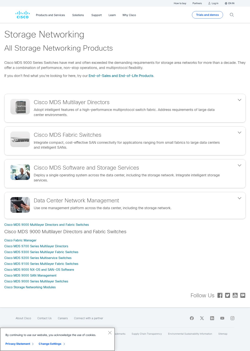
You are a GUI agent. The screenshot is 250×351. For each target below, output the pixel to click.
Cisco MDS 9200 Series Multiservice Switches (37, 258)
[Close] (110, 333)
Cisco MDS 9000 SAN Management (30, 275)
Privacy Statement (17, 343)
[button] (125, 108)
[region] (57, 339)
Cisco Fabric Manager (20, 240)
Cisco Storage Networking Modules (30, 287)
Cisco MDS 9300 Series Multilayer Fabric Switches (41, 252)
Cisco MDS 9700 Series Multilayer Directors (36, 246)
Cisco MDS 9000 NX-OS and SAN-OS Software (39, 269)
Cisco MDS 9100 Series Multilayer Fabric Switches (41, 263)
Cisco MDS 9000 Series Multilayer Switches (36, 281)
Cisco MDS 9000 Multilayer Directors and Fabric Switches (46, 224)
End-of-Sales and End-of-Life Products (121, 76)
